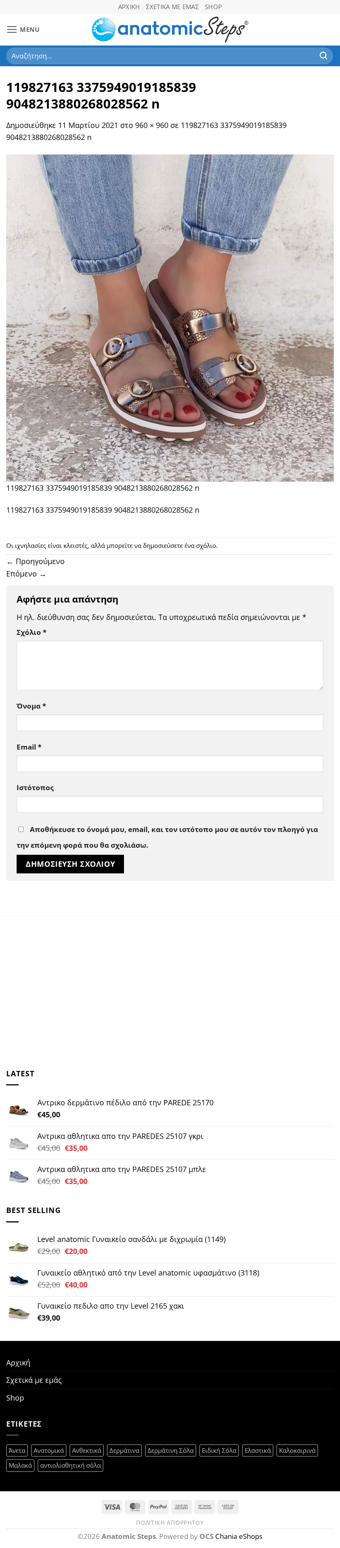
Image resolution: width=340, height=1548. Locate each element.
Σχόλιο (31, 632)
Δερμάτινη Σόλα (171, 1450)
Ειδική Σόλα (219, 1450)
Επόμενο (26, 573)
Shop (213, 6)
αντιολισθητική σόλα (70, 1465)
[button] (23, 30)
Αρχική (129, 6)
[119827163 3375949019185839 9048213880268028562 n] (170, 317)
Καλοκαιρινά (297, 1450)
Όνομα (31, 706)
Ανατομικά (49, 1450)
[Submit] (324, 56)
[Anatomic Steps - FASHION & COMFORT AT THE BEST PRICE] (170, 30)
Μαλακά (20, 1465)
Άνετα (17, 1450)
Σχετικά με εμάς (172, 6)
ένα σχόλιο (200, 545)
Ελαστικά (258, 1450)
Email (29, 747)
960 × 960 (151, 125)
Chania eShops (238, 1536)
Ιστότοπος (35, 787)
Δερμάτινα (124, 1450)
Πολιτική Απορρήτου (170, 1522)
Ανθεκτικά (86, 1450)
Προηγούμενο (35, 561)
